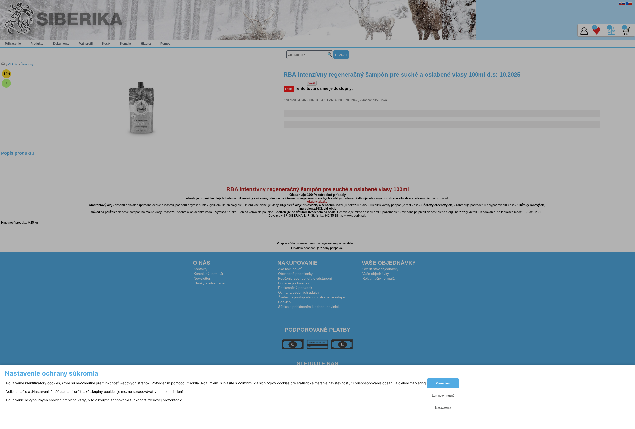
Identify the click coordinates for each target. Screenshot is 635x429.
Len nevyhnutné (443, 395)
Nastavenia (443, 407)
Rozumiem (443, 383)
